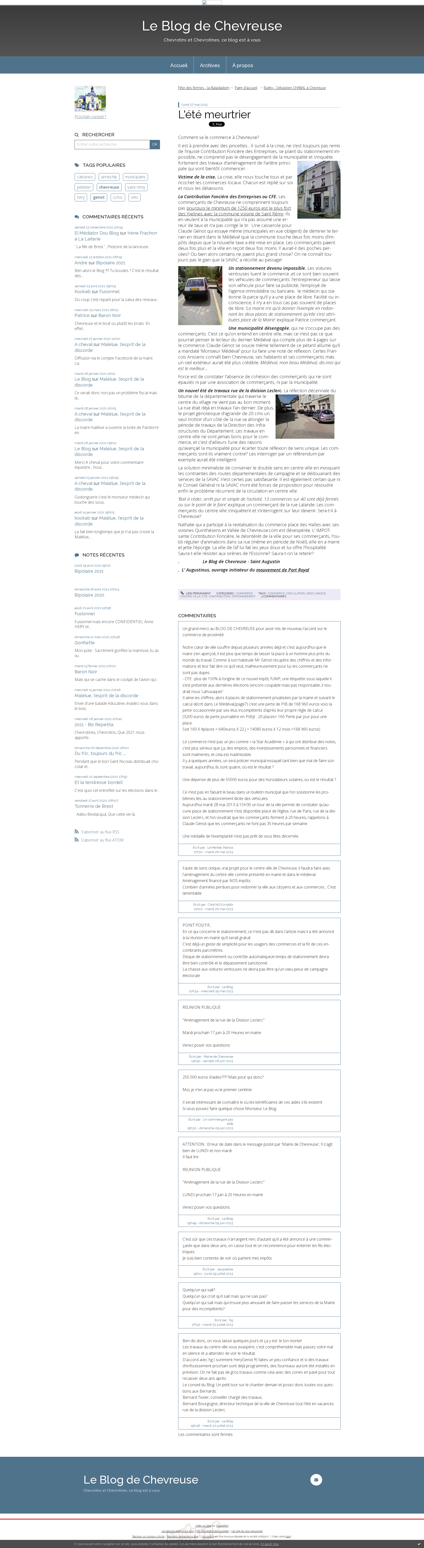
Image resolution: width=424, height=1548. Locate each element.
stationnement (243, 596)
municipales (135, 177)
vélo (134, 197)
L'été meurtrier (214, 114)
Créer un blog (203, 1525)
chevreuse (109, 187)
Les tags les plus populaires (247, 1531)
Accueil (178, 65)
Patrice (82, 315)
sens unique (316, 593)
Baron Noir (109, 315)
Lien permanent (198, 593)
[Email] (316, 1480)
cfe (204, 596)
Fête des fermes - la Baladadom (203, 87)
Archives (210, 65)
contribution (219, 596)
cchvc (118, 197)
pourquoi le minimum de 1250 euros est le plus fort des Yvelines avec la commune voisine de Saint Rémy (234, 211)
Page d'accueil (246, 87)
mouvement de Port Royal (282, 570)
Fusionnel (109, 291)
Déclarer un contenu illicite (148, 1536)
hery (81, 197)
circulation (295, 593)
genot (99, 197)
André (81, 262)
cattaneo (85, 177)
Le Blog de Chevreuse (212, 26)
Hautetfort (222, 1525)
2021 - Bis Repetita (94, 724)
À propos (242, 65)
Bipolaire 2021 (110, 262)
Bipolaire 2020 (89, 595)
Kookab (83, 291)
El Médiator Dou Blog (97, 233)
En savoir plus (270, 1544)
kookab (82, 518)
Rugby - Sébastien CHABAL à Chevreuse (295, 87)
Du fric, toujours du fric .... (100, 753)
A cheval (83, 344)
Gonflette (85, 642)
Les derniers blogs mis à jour (177, 1531)
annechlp (109, 177)
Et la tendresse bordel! (99, 782)
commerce (244, 593)
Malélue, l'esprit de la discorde (106, 695)
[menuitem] (179, 65)
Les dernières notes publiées (213, 1531)
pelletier (84, 187)
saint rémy (136, 187)
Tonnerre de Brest (94, 806)
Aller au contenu (16, 9)
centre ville (190, 596)
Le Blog (83, 379)
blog (288, 1536)
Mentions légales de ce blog (182, 1536)
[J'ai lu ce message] (419, 1544)
